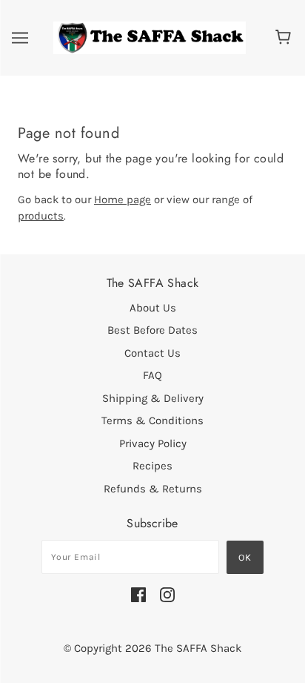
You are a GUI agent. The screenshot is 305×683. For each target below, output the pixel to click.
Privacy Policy (153, 443)
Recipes (152, 465)
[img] (138, 594)
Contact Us (152, 353)
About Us (153, 307)
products (41, 215)
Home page (122, 199)
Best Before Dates (152, 330)
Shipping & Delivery (153, 398)
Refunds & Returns (153, 488)
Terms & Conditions (152, 420)
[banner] (149, 37)
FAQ (152, 375)
